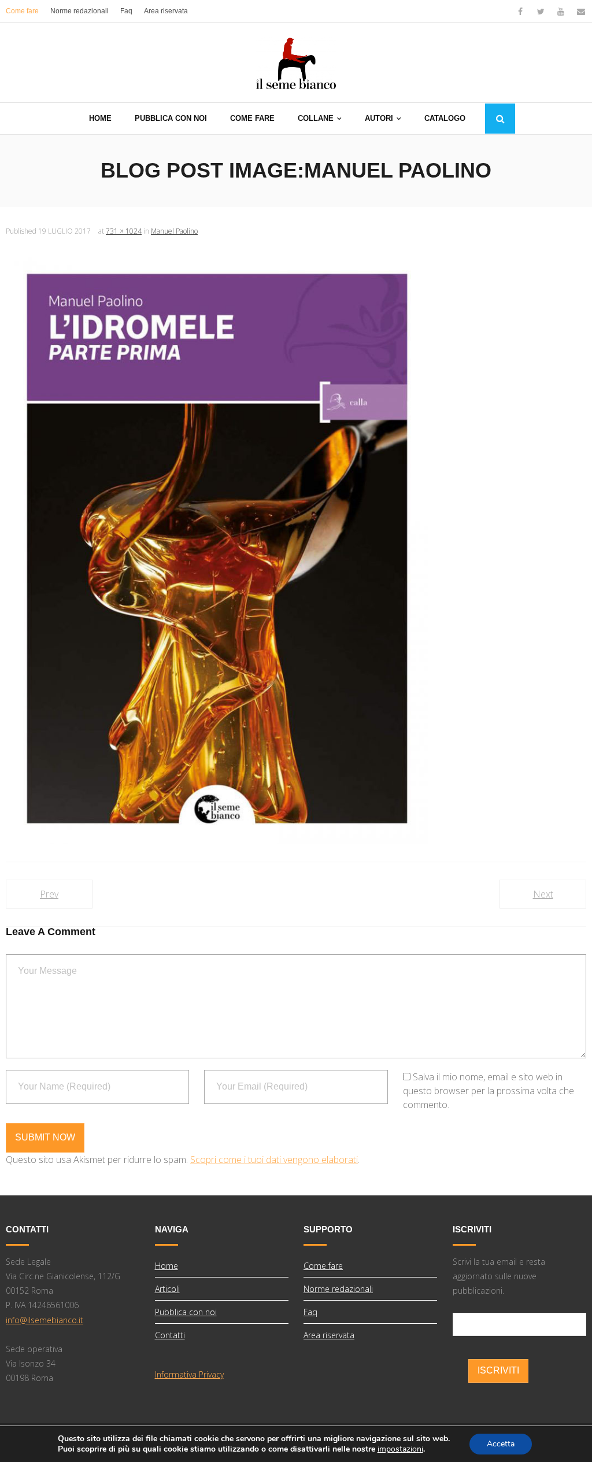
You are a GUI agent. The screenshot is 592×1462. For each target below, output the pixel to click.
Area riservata (166, 11)
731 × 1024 (124, 231)
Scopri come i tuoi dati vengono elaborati (274, 1159)
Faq (126, 11)
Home (166, 1265)
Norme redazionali (79, 11)
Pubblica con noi (186, 1311)
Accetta (501, 1443)
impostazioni (400, 1449)
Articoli (167, 1288)
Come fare (22, 11)
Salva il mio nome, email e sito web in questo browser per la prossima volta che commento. (488, 1090)
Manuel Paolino (174, 231)
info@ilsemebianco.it (44, 1320)
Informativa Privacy (189, 1374)
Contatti (170, 1335)
